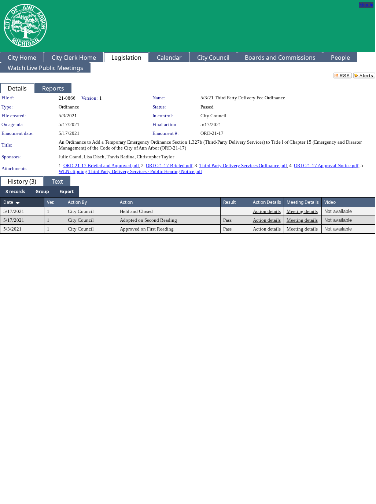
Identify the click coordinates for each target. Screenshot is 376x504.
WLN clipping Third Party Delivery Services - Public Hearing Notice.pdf (130, 171)
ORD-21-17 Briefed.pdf (169, 165)
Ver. (50, 202)
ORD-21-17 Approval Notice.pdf (326, 165)
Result (229, 202)
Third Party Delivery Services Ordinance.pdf (243, 165)
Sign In (366, 4)
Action (126, 202)
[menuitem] (15, 192)
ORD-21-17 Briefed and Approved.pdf (101, 165)
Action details (267, 211)
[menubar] (39, 191)
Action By (77, 202)
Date (8, 202)
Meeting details (302, 211)
